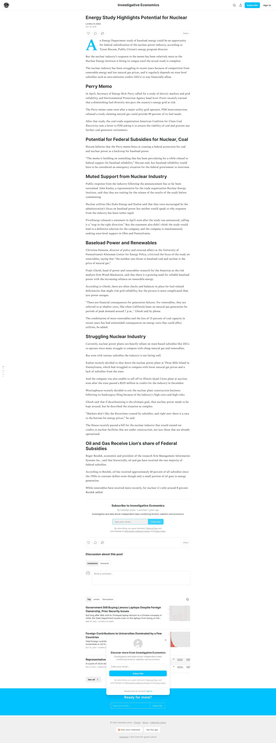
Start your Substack (130, 729)
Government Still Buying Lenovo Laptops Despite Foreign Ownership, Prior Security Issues (123, 609)
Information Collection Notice (137, 683)
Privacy (137, 722)
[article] (138, 616)
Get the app (152, 729)
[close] (165, 640)
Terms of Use (151, 680)
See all (91, 679)
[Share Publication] (241, 5)
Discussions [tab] (107, 599)
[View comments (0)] (95, 33)
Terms (145, 722)
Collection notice (158, 722)
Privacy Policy (159, 683)
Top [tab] (89, 599)
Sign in (267, 5)
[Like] (88, 33)
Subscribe (252, 5)
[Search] (234, 5)
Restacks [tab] (104, 563)
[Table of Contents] (3, 371)
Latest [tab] (96, 599)
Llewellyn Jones (93, 24)
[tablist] (98, 563)
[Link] (81, 86)
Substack (123, 737)
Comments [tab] (92, 563)
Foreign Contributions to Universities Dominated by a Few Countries (124, 635)
